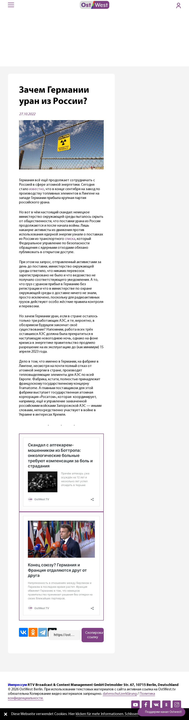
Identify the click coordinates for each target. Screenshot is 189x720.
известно (36, 189)
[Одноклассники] (33, 632)
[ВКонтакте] (23, 632)
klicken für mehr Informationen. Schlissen (107, 714)
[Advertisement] (94, 38)
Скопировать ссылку (94, 635)
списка (70, 239)
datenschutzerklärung (120, 694)
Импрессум (17, 685)
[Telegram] (42, 632)
